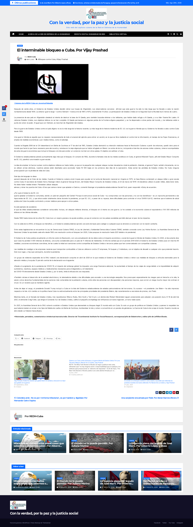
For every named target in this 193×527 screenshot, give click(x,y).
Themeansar (47, 523)
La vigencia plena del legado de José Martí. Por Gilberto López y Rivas (150, 444)
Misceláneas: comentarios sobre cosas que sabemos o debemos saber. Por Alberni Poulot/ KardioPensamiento (39, 446)
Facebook (157, 523)
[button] (177, 34)
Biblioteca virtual (118, 34)
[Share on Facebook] (171, 331)
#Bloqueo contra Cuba (46, 59)
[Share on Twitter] (176, 331)
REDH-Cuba (32, 57)
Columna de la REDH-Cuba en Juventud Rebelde (33, 103)
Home (21, 34)
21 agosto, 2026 (21, 487)
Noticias (146, 478)
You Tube (172, 523)
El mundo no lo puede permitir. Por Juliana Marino (92, 444)
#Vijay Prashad (62, 59)
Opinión (20, 45)
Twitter (164, 523)
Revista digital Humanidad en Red (89, 34)
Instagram (180, 523)
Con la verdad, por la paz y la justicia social (96, 22)
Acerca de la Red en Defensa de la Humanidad (49, 34)
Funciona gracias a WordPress (20, 523)
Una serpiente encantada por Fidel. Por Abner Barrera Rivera (149, 398)
